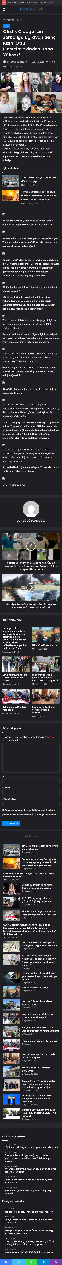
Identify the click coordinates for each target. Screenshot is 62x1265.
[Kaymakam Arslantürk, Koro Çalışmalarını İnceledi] (16, 664)
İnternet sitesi (9, 799)
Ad (4, 776)
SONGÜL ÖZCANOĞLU (17, 62)
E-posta (6, 787)
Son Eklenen (31, 836)
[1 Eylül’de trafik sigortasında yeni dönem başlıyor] (10, 181)
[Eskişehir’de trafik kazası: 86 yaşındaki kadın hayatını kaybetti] (46, 664)
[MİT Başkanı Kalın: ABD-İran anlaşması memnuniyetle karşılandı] (11, 1099)
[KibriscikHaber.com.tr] (31, 9)
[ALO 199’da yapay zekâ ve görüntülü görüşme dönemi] (11, 902)
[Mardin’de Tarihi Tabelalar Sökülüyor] (11, 1071)
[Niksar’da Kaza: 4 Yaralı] (46, 634)
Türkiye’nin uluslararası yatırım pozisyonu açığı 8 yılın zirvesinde (40, 944)
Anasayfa (9, 20)
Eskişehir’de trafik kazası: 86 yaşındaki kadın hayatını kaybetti (45, 677)
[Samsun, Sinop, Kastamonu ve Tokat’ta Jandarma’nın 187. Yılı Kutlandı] (11, 1113)
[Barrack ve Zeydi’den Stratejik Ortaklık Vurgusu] (46, 696)
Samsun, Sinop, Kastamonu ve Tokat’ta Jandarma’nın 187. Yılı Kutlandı (39, 1113)
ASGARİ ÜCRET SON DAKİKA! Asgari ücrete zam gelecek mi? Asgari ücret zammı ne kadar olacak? (39, 960)
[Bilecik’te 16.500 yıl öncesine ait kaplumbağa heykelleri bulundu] (11, 915)
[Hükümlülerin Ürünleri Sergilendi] (16, 696)
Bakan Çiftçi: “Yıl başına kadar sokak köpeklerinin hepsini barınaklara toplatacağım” (38, 1084)
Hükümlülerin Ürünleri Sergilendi (14, 708)
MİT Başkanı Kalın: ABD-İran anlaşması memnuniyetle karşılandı (37, 1098)
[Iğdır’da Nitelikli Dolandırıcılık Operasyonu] (11, 1005)
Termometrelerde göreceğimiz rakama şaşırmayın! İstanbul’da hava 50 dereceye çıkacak (38, 195)
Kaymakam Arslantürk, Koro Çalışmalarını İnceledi (15, 677)
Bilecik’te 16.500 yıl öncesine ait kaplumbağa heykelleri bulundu (39, 913)
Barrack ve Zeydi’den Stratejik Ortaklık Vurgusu (43, 709)
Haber (19, 20)
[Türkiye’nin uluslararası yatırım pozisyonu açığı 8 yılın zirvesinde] (11, 946)
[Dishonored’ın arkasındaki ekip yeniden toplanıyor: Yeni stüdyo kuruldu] (11, 977)
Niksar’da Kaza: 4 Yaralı (45, 645)
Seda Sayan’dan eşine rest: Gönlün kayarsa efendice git (37, 886)
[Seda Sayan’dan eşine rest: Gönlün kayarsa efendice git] (11, 889)
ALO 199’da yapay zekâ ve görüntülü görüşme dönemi (37, 900)
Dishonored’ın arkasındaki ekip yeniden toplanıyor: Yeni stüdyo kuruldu (39, 976)
